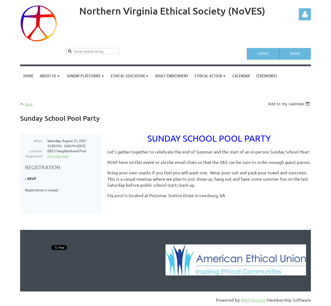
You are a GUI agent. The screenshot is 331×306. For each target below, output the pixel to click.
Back (29, 104)
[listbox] (289, 104)
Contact (263, 53)
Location (35, 151)
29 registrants (58, 156)
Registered (33, 156)
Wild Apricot (253, 299)
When (37, 140)
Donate (295, 53)
